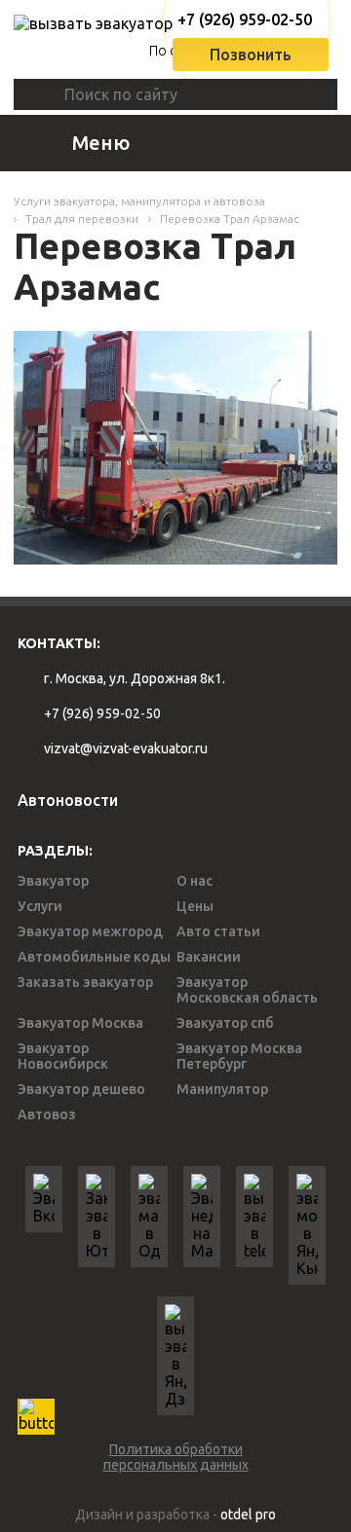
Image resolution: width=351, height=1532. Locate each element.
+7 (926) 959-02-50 (238, 19)
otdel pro (248, 1514)
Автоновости (68, 800)
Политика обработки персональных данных (176, 1457)
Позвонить (251, 54)
